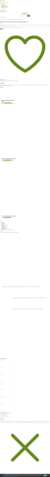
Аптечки (2, 224)
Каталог (2, 4)
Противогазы (3, 222)
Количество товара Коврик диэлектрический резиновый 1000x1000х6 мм (9, 27)
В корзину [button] (5, 217)
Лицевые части (3, 226)
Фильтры (2, 223)
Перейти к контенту (2, 0)
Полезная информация (5, 6)
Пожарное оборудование (4, 227)
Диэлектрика (3, 228)
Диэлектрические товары (5, 19)
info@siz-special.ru (25, 12)
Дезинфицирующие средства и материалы (7, 229)
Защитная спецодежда (4, 225)
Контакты (3, 7)
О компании (3, 5)
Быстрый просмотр (8, 217)
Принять (45, 475)
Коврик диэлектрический (14, 80)
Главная (1, 19)
